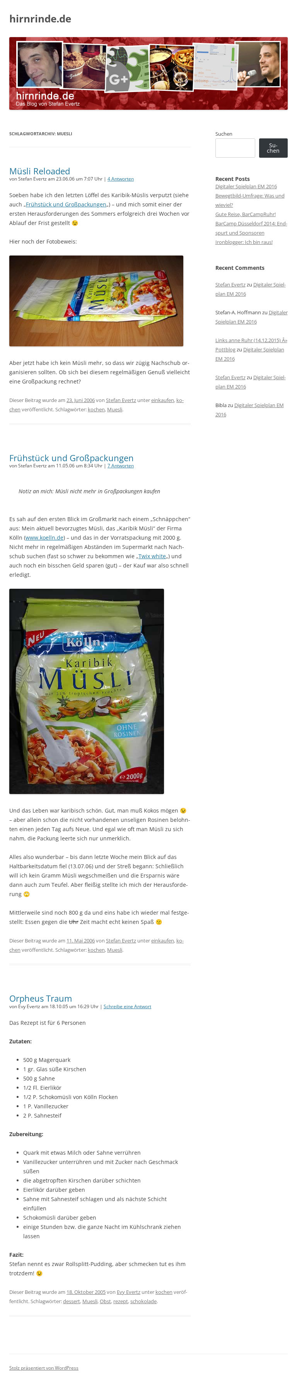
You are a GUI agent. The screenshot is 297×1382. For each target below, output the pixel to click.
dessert (71, 1301)
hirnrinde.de (40, 19)
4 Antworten (121, 179)
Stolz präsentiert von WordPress (44, 1368)
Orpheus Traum (40, 998)
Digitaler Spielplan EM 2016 (246, 186)
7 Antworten (121, 466)
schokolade (143, 1301)
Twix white (152, 556)
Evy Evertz (128, 1291)
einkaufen (162, 400)
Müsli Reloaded (39, 171)
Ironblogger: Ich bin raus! (244, 242)
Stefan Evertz (121, 400)
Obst (105, 1301)
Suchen (223, 133)
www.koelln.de (44, 537)
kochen (96, 409)
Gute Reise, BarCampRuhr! (245, 214)
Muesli (114, 409)
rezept (120, 1301)
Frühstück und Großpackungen (66, 204)
